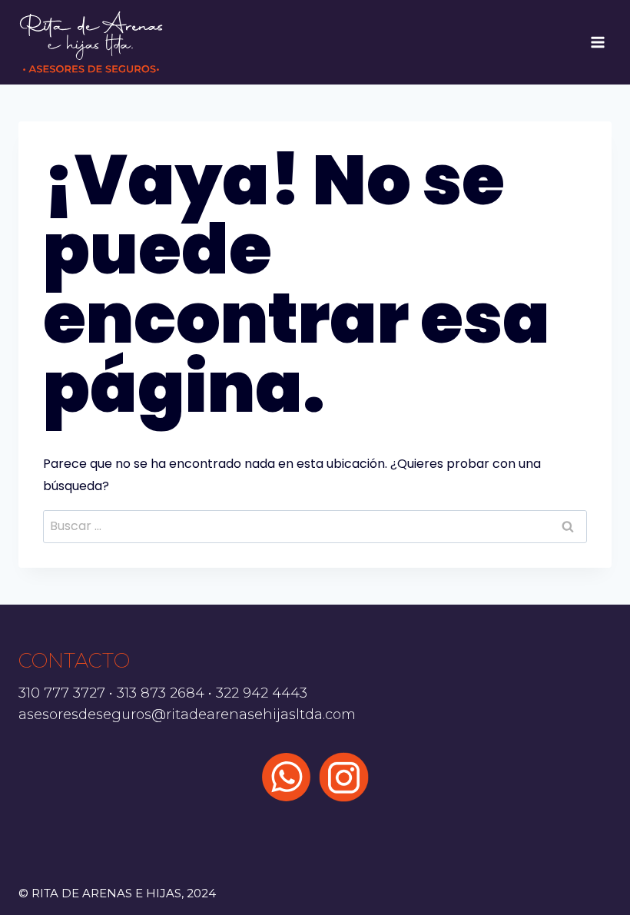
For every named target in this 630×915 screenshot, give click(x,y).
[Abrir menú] (597, 42)
